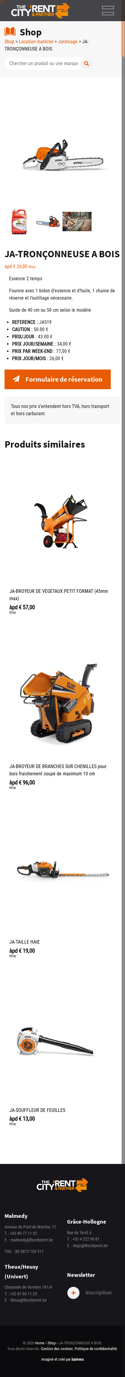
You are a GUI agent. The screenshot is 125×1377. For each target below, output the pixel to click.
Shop (9, 41)
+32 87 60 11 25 (23, 1293)
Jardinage (68, 41)
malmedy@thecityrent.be (32, 1240)
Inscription (98, 1292)
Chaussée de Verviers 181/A (28, 1287)
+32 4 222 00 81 (86, 1239)
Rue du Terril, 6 (79, 1232)
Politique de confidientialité (96, 1348)
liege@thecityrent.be (90, 1245)
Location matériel (36, 41)
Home (39, 1343)
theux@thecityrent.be (29, 1300)
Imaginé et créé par (62, 1359)
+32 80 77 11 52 (23, 1233)
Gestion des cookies (57, 1348)
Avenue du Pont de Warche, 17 (30, 1227)
